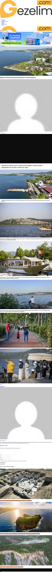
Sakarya (4, 386)
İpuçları (3, 24)
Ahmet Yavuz (1, 131)
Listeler (3, 23)
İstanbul (3, 22)
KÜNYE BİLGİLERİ (2, 571)
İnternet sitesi (1, 459)
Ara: (0, 30)
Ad (0, 456)
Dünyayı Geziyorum (5, 21)
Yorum (1, 454)
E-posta (1, 457)
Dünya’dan (3, 19)
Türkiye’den (3, 20)
